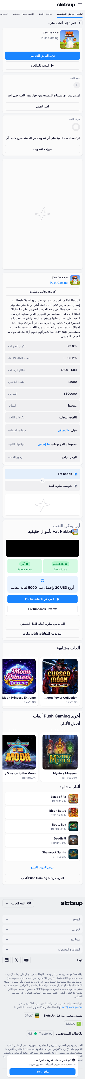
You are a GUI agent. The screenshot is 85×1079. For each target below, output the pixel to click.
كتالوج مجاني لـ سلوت (42, 291)
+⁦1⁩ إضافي (64, 430)
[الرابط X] (16, 960)
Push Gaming (59, 282)
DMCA (70, 1023)
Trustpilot (40, 1033)
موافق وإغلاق (42, 1071)
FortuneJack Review (42, 609)
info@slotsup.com (72, 1007)
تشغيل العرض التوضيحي (70, 13)
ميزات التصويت (42, 149)
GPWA (29, 1015)
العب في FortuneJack (39, 599)
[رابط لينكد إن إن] (6, 960)
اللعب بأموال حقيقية (23, 13)
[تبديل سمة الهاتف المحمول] (7, 4)
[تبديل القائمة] (80, 5)
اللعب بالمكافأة (40, 65)
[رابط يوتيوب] (26, 960)
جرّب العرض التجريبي (42, 55)
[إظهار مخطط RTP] (65, 358)
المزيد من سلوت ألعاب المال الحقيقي (42, 623)
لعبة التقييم (42, 106)
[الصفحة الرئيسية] (66, 5)
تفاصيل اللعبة (45, 13)
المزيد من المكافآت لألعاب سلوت (42, 633)
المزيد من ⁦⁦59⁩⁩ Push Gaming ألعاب (42, 878)
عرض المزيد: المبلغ (42, 867)
